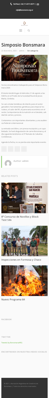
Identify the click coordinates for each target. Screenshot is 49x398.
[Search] (29, 30)
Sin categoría (32, 50)
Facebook (16, 15)
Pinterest (24, 149)
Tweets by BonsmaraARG (11, 342)
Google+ (17, 149)
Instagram (27, 15)
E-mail (33, 15)
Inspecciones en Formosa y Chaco (21, 259)
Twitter (21, 15)
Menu (21, 31)
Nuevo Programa (13, 299)
